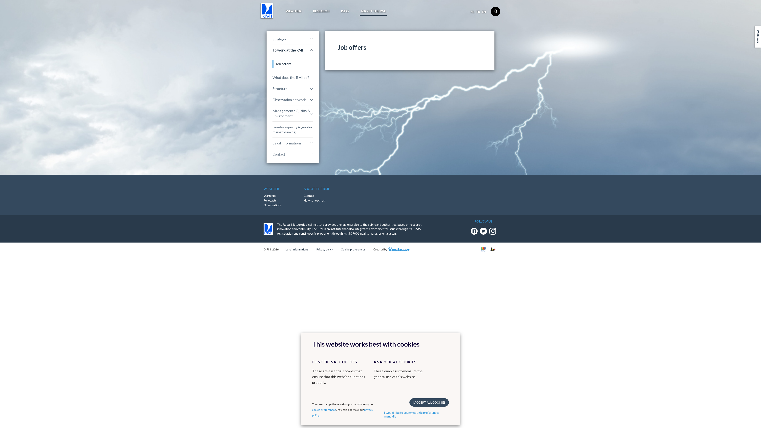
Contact (278, 154)
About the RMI (373, 11)
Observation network (289, 99)
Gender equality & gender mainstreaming (292, 129)
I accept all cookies (429, 402)
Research (321, 11)
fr (478, 11)
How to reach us (314, 200)
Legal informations (286, 143)
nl (472, 11)
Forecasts (270, 200)
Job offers (283, 64)
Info (345, 11)
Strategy (279, 39)
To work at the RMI (287, 50)
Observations (273, 205)
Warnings (270, 195)
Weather (293, 11)
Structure (280, 88)
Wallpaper (758, 36)
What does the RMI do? (290, 77)
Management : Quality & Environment (291, 113)
